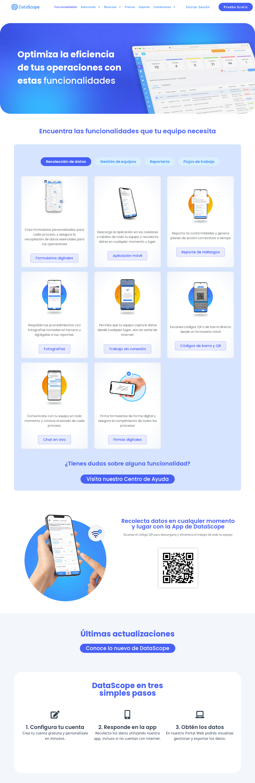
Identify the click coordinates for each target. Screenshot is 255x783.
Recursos (110, 7)
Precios (130, 7)
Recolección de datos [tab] (66, 161)
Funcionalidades (65, 7)
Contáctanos (162, 7)
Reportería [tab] (160, 161)
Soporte (144, 7)
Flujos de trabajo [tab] (199, 161)
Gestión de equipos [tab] (118, 161)
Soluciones (88, 7)
